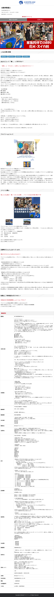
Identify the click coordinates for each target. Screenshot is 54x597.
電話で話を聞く (13, 19)
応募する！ (40, 19)
